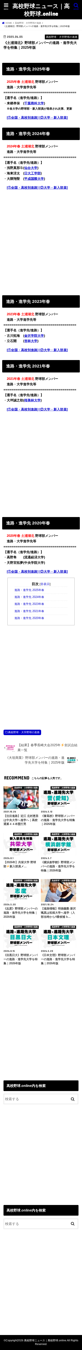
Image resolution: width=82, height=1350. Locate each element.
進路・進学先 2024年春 (29, 597)
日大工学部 (32, 173)
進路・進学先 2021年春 (29, 611)
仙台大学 (30, 168)
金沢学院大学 (34, 335)
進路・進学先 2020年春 (29, 618)
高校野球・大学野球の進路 (24, 732)
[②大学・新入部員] (53, 117)
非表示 (45, 584)
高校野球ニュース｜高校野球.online (41, 9)
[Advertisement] (41, 241)
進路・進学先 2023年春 (29, 604)
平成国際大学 (34, 178)
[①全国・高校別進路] (22, 117)
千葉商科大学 (34, 103)
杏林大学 (30, 341)
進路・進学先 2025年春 (29, 590)
